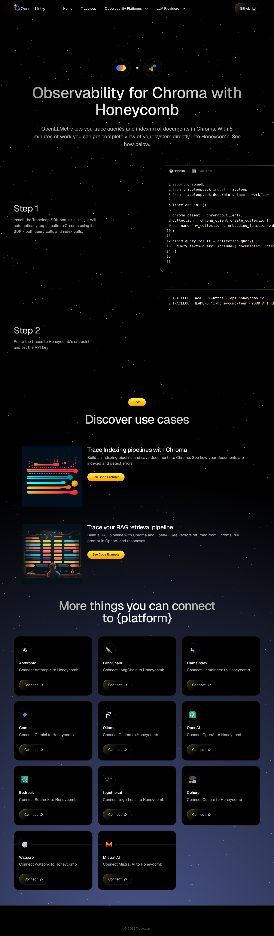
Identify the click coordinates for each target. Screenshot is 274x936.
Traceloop (88, 8)
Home (67, 8)
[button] (126, 8)
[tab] (176, 171)
